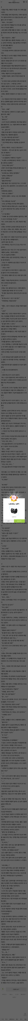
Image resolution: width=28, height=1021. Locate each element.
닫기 (9, 521)
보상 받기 (19, 521)
